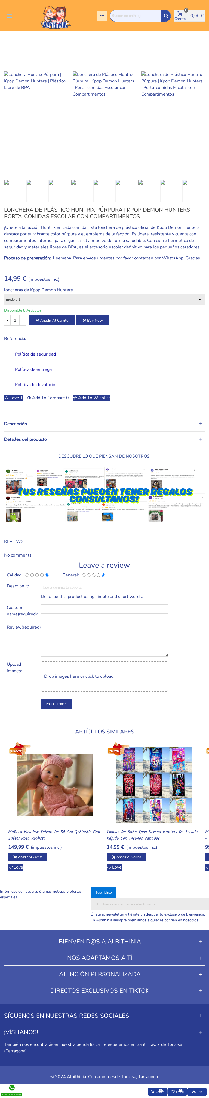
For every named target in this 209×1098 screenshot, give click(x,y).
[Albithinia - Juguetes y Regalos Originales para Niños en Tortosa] (55, 15)
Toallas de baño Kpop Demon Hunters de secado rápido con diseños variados (152, 835)
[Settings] (102, 16)
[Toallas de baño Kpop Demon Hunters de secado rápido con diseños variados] (154, 785)
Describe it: (18, 586)
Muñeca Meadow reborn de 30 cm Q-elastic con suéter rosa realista (54, 835)
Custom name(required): (22, 611)
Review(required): (22, 627)
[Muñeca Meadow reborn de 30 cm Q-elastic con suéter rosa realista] (55, 785)
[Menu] (9, 16)
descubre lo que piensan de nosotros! (104, 456)
